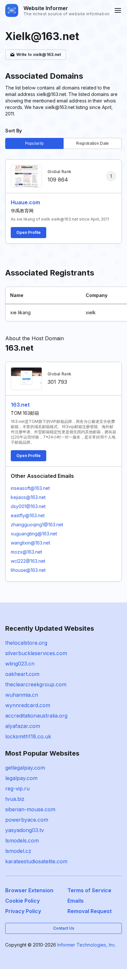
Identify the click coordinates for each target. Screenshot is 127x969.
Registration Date (92, 143)
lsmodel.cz (18, 851)
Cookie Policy (22, 900)
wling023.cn (20, 663)
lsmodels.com (22, 840)
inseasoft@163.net (30, 488)
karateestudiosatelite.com (36, 861)
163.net (20, 404)
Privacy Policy (23, 911)
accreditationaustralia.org (36, 715)
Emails (75, 900)
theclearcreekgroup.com (35, 684)
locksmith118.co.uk (28, 736)
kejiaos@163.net (28, 497)
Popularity (34, 143)
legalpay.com (21, 778)
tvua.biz (14, 799)
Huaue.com (25, 202)
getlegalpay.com (25, 767)
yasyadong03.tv (24, 830)
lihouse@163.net (28, 570)
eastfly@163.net (28, 515)
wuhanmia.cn (21, 695)
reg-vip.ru (17, 788)
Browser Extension (29, 890)
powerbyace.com (26, 819)
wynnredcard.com (27, 705)
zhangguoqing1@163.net (37, 524)
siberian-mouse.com (30, 809)
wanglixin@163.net (30, 542)
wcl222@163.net (28, 561)
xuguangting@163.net (34, 533)
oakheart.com (22, 674)
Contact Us (63, 928)
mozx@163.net (26, 552)
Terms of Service (89, 890)
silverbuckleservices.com (36, 653)
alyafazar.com (22, 726)
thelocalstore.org (26, 642)
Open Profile (28, 232)
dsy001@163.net (28, 506)
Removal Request (89, 911)
